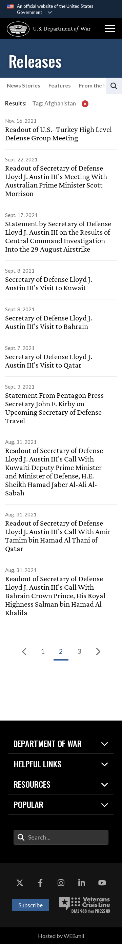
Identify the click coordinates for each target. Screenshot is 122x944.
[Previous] (24, 651)
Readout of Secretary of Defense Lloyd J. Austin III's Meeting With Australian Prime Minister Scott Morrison (56, 181)
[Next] (97, 651)
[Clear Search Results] (85, 103)
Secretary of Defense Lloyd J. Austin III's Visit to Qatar (48, 361)
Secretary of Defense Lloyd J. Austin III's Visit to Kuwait (48, 283)
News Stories (23, 85)
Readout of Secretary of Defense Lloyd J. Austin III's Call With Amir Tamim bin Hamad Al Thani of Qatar (57, 536)
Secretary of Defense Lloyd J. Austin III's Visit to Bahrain (48, 322)
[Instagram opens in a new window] (61, 883)
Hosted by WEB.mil (61, 935)
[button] (110, 28)
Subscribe (30, 905)
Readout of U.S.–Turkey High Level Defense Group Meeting (58, 133)
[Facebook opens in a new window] (40, 883)
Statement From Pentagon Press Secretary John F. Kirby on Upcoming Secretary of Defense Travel (54, 408)
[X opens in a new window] (19, 883)
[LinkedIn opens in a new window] (81, 883)
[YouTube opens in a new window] (102, 883)
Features (59, 85)
